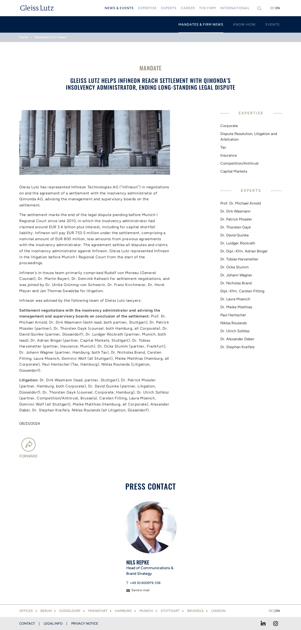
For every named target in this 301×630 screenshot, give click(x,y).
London (218, 611)
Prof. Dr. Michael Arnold (240, 203)
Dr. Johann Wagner (236, 275)
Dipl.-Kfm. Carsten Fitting (242, 291)
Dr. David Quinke (234, 235)
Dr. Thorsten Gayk (235, 227)
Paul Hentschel (233, 315)
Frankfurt (97, 611)
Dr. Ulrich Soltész (235, 331)
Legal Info (53, 624)
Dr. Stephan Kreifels (237, 347)
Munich (146, 611)
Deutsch (272, 8)
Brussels (195, 611)
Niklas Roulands (233, 323)
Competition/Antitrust (239, 163)
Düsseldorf (70, 611)
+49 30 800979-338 (145, 583)
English (277, 8)
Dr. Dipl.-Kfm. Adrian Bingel (243, 251)
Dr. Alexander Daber (237, 339)
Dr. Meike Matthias (236, 307)
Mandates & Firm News (50, 37)
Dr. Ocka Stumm (234, 267)
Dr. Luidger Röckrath (237, 243)
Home (23, 37)
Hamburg (123, 611)
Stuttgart (170, 611)
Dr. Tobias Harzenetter (239, 259)
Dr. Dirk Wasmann (235, 211)
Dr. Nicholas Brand (236, 283)
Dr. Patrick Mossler (236, 219)
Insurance (228, 155)
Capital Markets (233, 171)
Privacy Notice (84, 624)
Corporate (229, 126)
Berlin (46, 611)
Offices (26, 611)
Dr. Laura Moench (235, 299)
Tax (223, 147)
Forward (28, 456)
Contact (27, 624)
